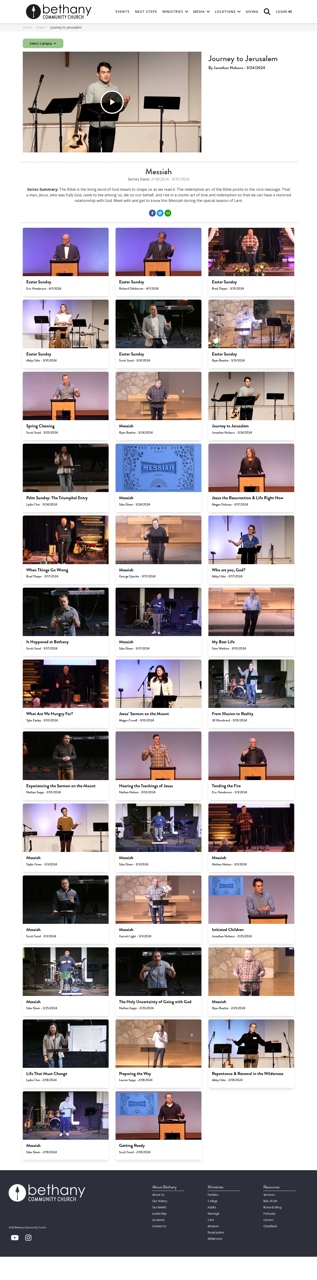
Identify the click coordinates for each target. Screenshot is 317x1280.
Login (282, 11)
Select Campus (41, 43)
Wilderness (215, 1239)
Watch (41, 27)
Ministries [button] (172, 11)
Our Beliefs (159, 1207)
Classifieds (270, 1226)
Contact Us (159, 1226)
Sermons (269, 1195)
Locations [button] (225, 11)
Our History (159, 1201)
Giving (252, 11)
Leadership (159, 1214)
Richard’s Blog (272, 1207)
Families (213, 1195)
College (212, 1201)
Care (211, 1220)
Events (122, 11)
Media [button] (199, 11)
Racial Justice (216, 1232)
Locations (158, 1220)
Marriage (213, 1214)
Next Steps (146, 11)
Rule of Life (270, 1201)
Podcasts (269, 1214)
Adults (212, 1207)
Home (27, 27)
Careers (268, 1220)
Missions (213, 1226)
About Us (158, 1195)
